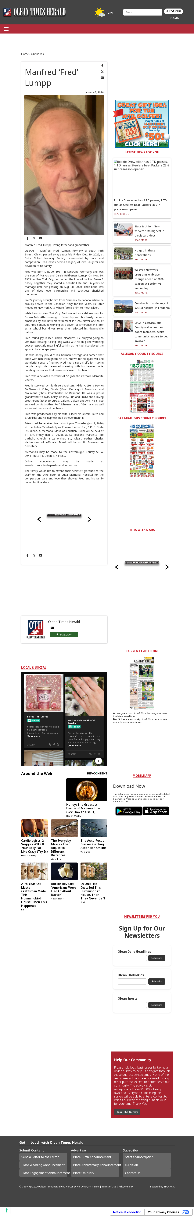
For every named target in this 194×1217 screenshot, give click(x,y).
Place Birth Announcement (92, 1157)
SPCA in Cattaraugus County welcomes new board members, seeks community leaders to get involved (151, 332)
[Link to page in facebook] (102, 65)
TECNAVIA (169, 1186)
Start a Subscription (139, 1157)
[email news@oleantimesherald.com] (52, 628)
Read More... (121, 213)
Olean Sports (127, 998)
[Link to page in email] (102, 78)
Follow (66, 634)
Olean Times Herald (50, 1186)
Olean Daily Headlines (134, 951)
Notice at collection (127, 1212)
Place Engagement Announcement (44, 1173)
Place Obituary (83, 1173)
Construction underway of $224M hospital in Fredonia (152, 305)
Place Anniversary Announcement (96, 1165)
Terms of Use (109, 1186)
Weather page (105, 14)
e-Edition (131, 1165)
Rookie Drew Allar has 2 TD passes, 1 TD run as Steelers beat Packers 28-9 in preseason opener (140, 204)
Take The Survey (127, 1111)
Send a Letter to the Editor (40, 1157)
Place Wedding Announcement (43, 1165)
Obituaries (37, 54)
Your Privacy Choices (163, 1212)
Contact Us (132, 1173)
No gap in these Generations (145, 253)
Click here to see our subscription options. (140, 720)
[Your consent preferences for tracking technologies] (6, 1210)
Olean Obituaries (131, 975)
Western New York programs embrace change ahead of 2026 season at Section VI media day (149, 279)
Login (174, 18)
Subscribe (173, 11)
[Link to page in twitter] (102, 72)
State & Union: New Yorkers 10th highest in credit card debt (149, 231)
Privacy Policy (126, 1186)
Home (25, 54)
